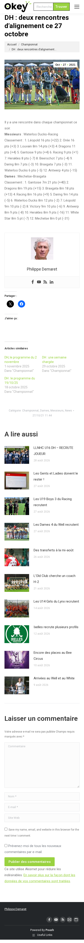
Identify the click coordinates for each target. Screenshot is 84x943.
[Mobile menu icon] (77, 6)
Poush (49, 930)
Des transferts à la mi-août (53, 550)
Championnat (30, 410)
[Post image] (16, 455)
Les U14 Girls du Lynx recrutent (56, 601)
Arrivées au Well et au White (54, 678)
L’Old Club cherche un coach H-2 (54, 579)
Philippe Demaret (15, 909)
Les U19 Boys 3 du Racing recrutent (53, 502)
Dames (44, 410)
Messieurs (57, 410)
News (68, 410)
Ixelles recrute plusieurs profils (56, 627)
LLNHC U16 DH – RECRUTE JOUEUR (53, 451)
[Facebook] (33, 282)
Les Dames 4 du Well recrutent (56, 525)
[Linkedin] (52, 282)
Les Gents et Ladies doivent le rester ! (56, 476)
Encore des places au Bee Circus (53, 656)
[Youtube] (39, 282)
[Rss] (45, 282)
